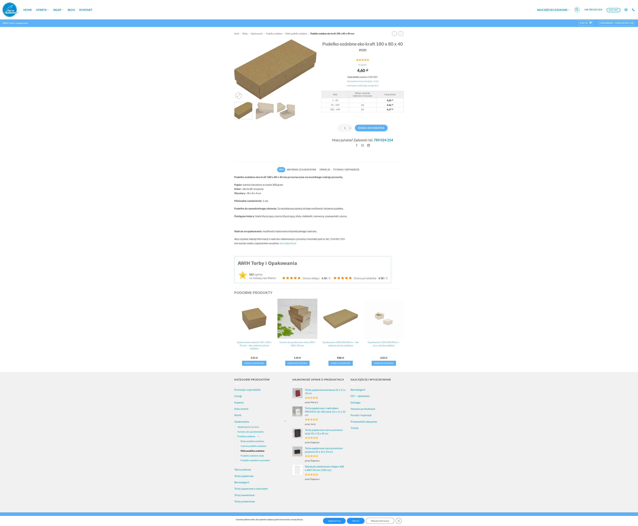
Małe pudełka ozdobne (296, 33)
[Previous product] (400, 33)
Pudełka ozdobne (274, 33)
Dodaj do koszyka (371, 127)
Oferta (41, 9)
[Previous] (240, 69)
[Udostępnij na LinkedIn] (368, 145)
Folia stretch (241, 408)
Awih (236, 33)
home (27, 9)
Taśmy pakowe (242, 469)
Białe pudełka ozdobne (252, 441)
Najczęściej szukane (552, 9)
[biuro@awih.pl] (626, 9)
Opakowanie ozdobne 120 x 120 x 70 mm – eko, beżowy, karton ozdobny (254, 345)
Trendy (355, 427)
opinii (363, 64)
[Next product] (394, 33)
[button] (577, 9)
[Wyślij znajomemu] (362, 145)
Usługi (238, 395)
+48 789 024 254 (593, 9)
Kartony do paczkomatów (250, 431)
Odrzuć (356, 520)
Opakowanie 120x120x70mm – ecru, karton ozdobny (384, 344)
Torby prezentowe (244, 501)
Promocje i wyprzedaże (247, 389)
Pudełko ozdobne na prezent (255, 460)
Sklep (57, 9)
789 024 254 (383, 140)
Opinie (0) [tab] (324, 169)
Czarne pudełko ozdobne (253, 446)
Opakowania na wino (248, 426)
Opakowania (257, 33)
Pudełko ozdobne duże (252, 455)
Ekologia (355, 402)
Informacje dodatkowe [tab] (301, 169)
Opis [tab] (281, 169)
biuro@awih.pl (288, 243)
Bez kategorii (241, 482)
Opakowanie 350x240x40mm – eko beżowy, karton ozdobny (340, 344)
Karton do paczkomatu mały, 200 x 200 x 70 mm (297, 344)
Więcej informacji (380, 520)
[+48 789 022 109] (634, 9)
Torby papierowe (243, 475)
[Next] (311, 69)
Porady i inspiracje (361, 415)
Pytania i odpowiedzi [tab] (346, 169)
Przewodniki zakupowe (364, 421)
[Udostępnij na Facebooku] (356, 145)
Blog (71, 9)
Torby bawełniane (244, 495)
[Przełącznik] (285, 421)
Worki (237, 415)
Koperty (239, 402)
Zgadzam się (334, 520)
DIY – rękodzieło (360, 395)
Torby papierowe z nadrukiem (251, 488)
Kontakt (85, 9)
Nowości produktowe (363, 408)
